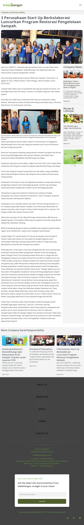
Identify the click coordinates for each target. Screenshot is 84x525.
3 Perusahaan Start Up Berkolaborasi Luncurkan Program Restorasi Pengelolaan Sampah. (68, 354)
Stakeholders (42, 417)
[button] (71, 165)
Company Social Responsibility (13, 12)
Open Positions (42, 429)
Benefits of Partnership (42, 405)
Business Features (42, 401)
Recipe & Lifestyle (69, 110)
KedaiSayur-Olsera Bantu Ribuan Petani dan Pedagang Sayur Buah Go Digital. (72, 84)
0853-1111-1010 (37, 466)
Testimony (42, 426)
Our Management (42, 393)
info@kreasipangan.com (42, 455)
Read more (67, 101)
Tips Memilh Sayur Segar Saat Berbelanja (72, 127)
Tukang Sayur (42, 414)
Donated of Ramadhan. (41, 349)
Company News (73, 67)
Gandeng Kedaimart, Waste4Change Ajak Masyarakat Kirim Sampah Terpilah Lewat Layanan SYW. (14, 354)
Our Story (42, 389)
